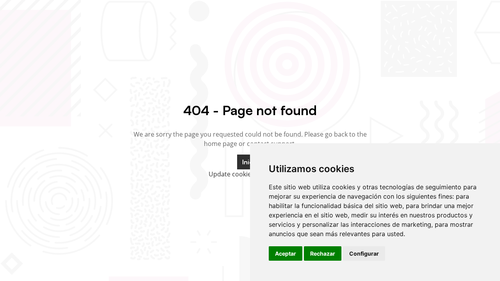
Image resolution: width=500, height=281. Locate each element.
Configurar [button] (364, 253)
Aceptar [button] (285, 253)
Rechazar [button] (322, 253)
